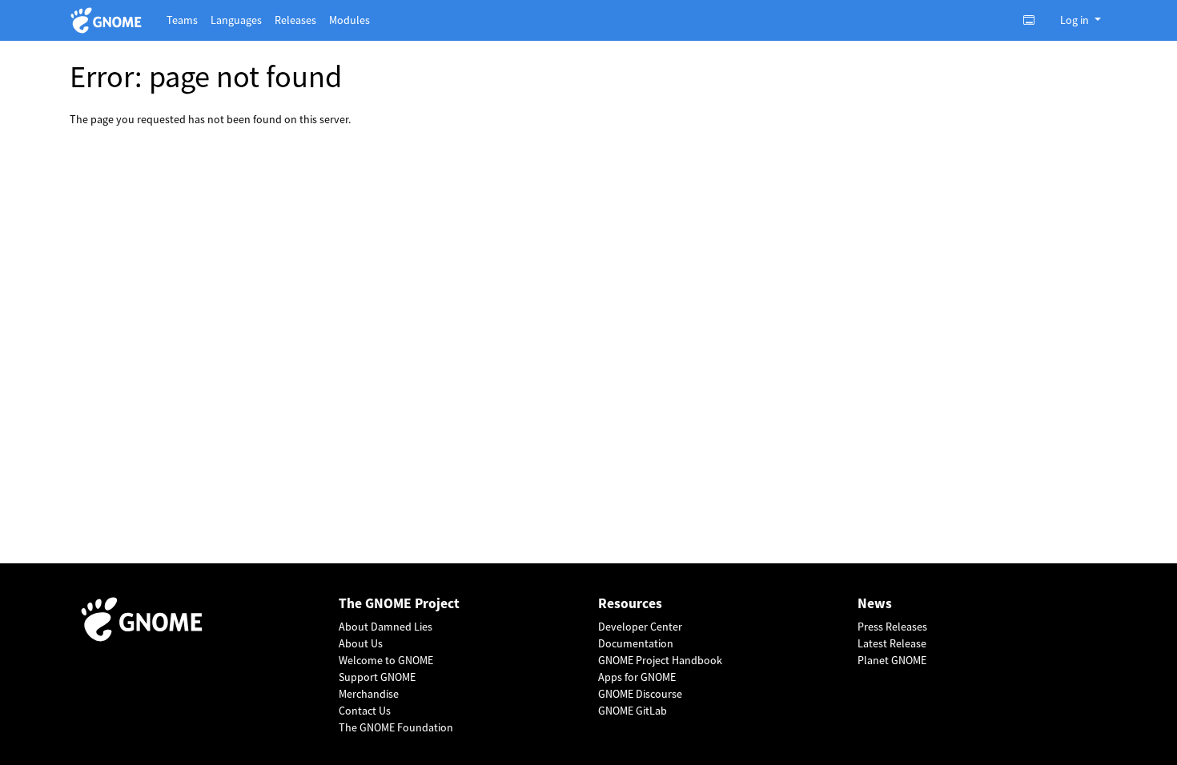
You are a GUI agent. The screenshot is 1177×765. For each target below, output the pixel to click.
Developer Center (640, 626)
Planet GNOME (892, 660)
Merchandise (369, 694)
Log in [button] (1075, 20)
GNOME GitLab (632, 710)
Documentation (635, 643)
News (875, 603)
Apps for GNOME (637, 677)
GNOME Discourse (640, 694)
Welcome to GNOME (386, 660)
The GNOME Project (399, 603)
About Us (361, 643)
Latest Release (892, 643)
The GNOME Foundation (396, 727)
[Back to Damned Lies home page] (108, 20)
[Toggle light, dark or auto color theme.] (1033, 20)
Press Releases (892, 626)
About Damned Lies (385, 626)
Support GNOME (377, 677)
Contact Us (365, 710)
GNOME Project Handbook (660, 660)
